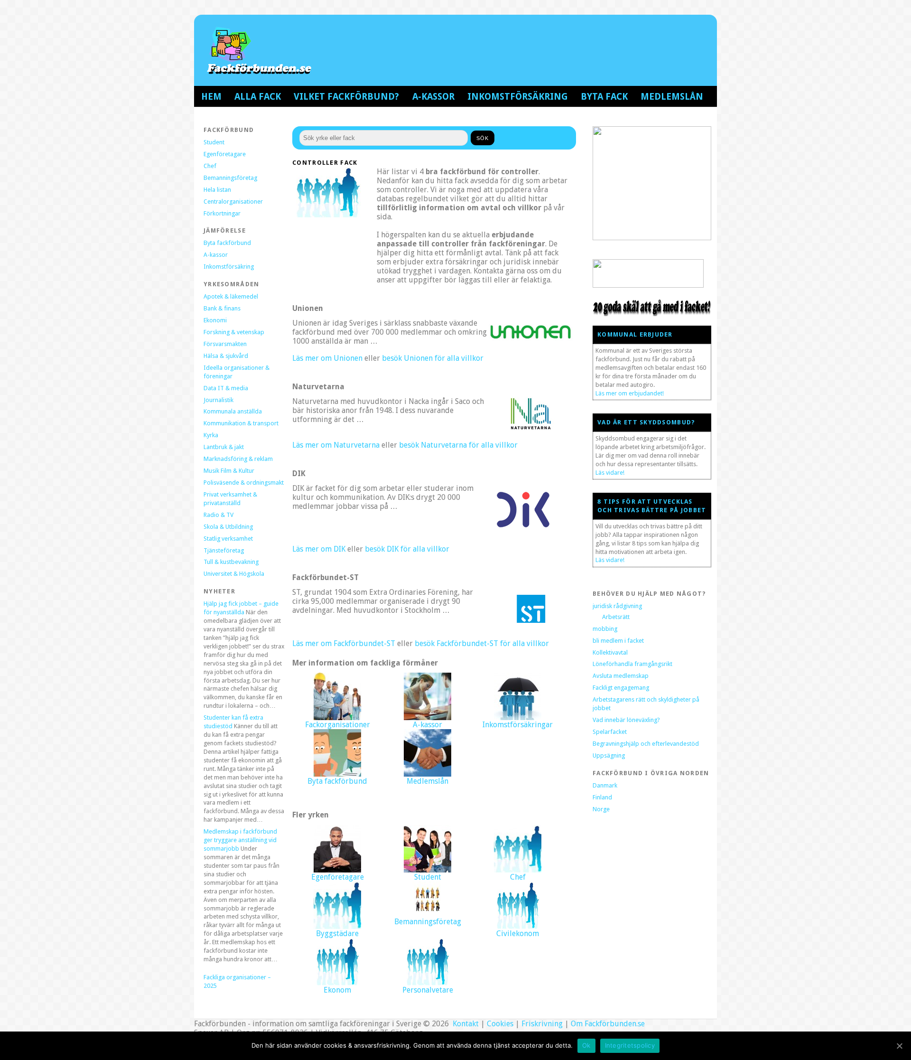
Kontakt (465, 1023)
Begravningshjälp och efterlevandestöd (646, 743)
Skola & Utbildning (228, 526)
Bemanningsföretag (230, 177)
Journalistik (218, 399)
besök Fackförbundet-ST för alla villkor (482, 643)
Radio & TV (218, 514)
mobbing (605, 628)
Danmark (605, 785)
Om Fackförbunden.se (608, 1023)
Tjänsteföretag (224, 550)
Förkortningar (222, 213)
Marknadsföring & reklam (238, 458)
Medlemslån (672, 96)
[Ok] (899, 1046)
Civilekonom (517, 933)
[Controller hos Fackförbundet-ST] (531, 627)
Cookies (500, 1023)
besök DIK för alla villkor (407, 548)
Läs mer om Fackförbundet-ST (343, 643)
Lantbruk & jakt (224, 446)
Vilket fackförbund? (346, 96)
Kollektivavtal (610, 652)
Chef (210, 165)
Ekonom (337, 989)
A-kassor (433, 96)
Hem (211, 96)
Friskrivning (542, 1023)
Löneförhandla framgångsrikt (632, 663)
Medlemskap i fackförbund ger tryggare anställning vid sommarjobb (240, 840)
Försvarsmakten (225, 343)
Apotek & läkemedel (231, 296)
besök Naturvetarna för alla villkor (458, 445)
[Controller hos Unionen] (531, 342)
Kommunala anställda (233, 411)
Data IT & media (226, 388)
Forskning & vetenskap (234, 332)
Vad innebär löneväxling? (626, 719)
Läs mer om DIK (318, 548)
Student (214, 142)
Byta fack (604, 96)
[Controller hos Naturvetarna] (531, 428)
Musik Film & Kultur (229, 470)
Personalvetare (427, 989)
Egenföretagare (225, 154)
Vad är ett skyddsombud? (646, 422)
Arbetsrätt (616, 616)
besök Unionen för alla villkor (432, 358)
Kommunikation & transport (241, 423)
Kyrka (211, 435)
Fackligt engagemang (621, 687)
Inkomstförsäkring (517, 96)
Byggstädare (337, 933)
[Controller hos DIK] (523, 532)
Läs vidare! (609, 472)
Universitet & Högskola (234, 573)
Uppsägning (609, 755)
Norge (601, 809)
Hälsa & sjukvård (226, 355)
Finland (602, 797)
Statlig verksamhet (228, 538)
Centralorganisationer (233, 201)
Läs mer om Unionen (327, 358)
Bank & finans (222, 308)
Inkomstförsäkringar (518, 724)
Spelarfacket (610, 731)
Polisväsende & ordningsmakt (244, 482)
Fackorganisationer (337, 724)
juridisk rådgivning (617, 606)
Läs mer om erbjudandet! (629, 393)
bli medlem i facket (618, 640)
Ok (586, 1045)
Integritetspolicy (630, 1045)
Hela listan (217, 189)
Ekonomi (215, 320)
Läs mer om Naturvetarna (336, 445)
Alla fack (257, 96)
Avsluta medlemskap (621, 675)
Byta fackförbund (227, 242)
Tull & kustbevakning (231, 561)
